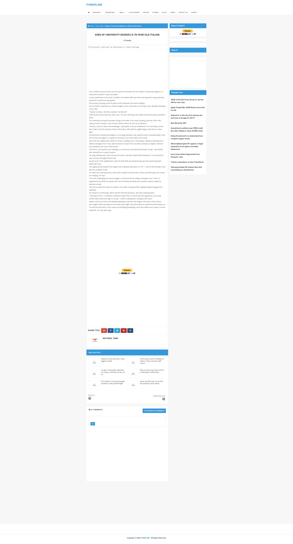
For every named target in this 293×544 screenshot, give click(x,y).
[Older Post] (163, 399)
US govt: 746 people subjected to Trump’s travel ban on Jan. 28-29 (113, 372)
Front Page (135, 47)
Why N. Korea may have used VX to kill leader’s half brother (152, 371)
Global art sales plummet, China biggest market (113, 360)
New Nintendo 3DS (178, 123)
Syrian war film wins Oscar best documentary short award (151, 382)
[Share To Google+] (104, 330)
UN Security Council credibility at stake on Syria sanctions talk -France (152, 361)
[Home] (88, 12)
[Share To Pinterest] (124, 330)
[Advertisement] (127, 71)
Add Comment (118, 47)
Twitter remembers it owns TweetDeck (187, 162)
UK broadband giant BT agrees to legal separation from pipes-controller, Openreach (187, 146)
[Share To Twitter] (117, 330)
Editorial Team (110, 338)
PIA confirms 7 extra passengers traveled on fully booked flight (113, 382)
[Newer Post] (89, 398)
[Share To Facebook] (111, 330)
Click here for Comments (154, 411)
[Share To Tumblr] (130, 330)
